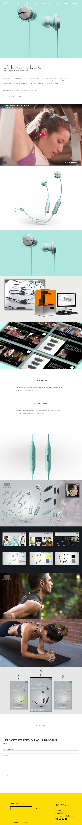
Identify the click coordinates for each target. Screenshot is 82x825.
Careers (66, 3)
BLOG (50, 3)
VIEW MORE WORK (41, 725)
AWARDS (58, 3)
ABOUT (18, 3)
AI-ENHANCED (27, 3)
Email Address (8, 749)
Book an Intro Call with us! (65, 816)
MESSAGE (6, 755)
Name (5, 743)
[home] (6, 3)
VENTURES (43, 3)
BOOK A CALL (75, 3)
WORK (35, 3)
